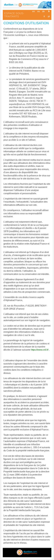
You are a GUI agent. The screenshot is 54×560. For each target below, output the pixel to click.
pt (49, 16)
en (33, 11)
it (44, 16)
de (43, 11)
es (38, 11)
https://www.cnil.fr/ (40, 350)
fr (49, 11)
